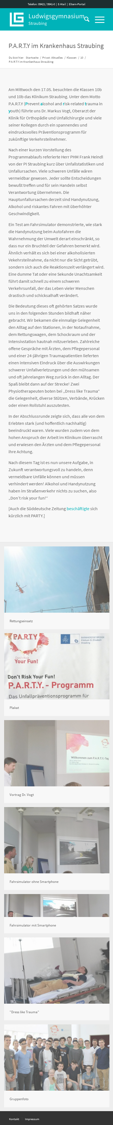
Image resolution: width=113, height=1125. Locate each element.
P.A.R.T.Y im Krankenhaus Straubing (56, 45)
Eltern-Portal (77, 4)
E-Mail (62, 4)
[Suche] (84, 19)
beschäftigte (78, 508)
